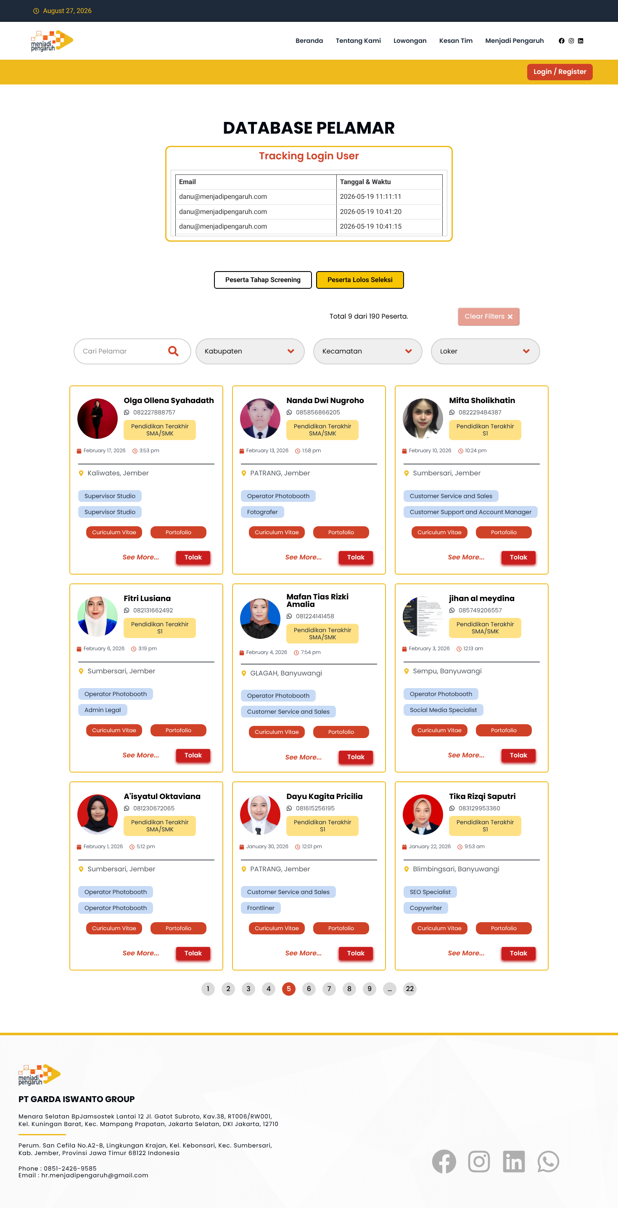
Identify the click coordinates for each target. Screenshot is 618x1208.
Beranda (309, 41)
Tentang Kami (358, 41)
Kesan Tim (456, 41)
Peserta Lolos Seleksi (360, 280)
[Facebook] (444, 1161)
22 (410, 989)
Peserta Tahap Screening (263, 280)
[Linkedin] (514, 1161)
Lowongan (410, 41)
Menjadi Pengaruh (515, 41)
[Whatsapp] (548, 1161)
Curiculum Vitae (114, 532)
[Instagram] (479, 1161)
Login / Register (559, 71)
